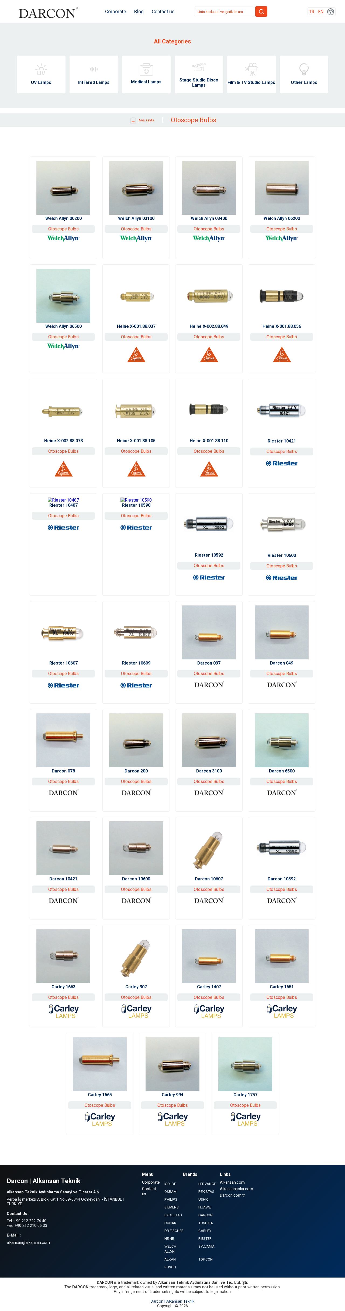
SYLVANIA (206, 1246)
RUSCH (170, 1267)
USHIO (203, 1199)
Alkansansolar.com (236, 1189)
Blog (139, 11)
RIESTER (205, 1239)
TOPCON (205, 1259)
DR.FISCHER (174, 1231)
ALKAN (170, 1259)
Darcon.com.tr (232, 1195)
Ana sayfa (146, 120)
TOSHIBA (205, 1223)
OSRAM (170, 1192)
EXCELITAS (173, 1215)
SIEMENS (171, 1207)
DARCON (205, 1215)
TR (311, 11)
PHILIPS (170, 1199)
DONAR (170, 1223)
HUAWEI (205, 1207)
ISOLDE (170, 1184)
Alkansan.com (232, 1182)
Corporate (115, 11)
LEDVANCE (207, 1184)
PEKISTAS (206, 1192)
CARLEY (204, 1231)
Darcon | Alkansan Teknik (172, 1301)
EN (320, 11)
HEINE (169, 1239)
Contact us (163, 11)
